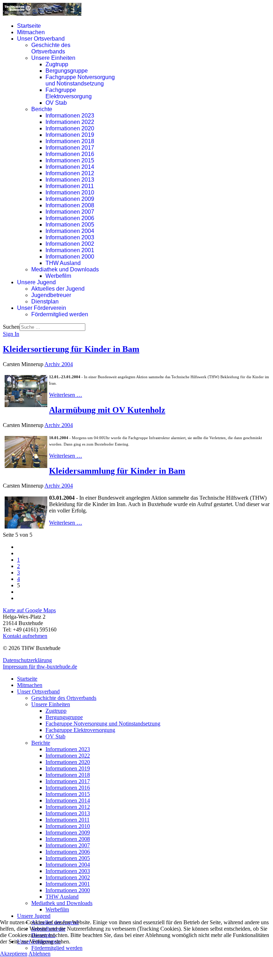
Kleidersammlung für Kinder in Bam (117, 470)
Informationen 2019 (70, 135)
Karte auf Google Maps (29, 610)
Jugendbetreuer (51, 295)
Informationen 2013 (70, 180)
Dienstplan (45, 301)
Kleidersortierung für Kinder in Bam (71, 349)
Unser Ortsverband (41, 39)
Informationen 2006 (70, 218)
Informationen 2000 (70, 257)
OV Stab (56, 103)
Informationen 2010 (70, 192)
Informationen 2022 (70, 122)
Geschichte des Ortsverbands (50, 48)
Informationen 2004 (70, 231)
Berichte (41, 109)
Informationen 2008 (70, 205)
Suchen (11, 327)
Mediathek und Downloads (65, 269)
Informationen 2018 (70, 141)
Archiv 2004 (58, 364)
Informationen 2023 (70, 116)
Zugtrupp (57, 64)
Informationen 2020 (70, 128)
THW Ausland (63, 263)
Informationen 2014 (70, 167)
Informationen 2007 (70, 212)
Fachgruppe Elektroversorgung (69, 93)
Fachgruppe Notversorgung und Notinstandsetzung (80, 80)
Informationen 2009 (70, 199)
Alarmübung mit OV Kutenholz (107, 410)
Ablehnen (39, 954)
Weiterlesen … (65, 395)
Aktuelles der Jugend (58, 289)
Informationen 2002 (70, 244)
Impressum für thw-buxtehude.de (40, 667)
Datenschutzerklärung (27, 660)
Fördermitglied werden (59, 314)
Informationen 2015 (70, 160)
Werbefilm (58, 276)
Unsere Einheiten (53, 58)
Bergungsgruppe (67, 71)
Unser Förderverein (41, 308)
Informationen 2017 (70, 148)
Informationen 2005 (70, 225)
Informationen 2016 (70, 154)
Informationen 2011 (70, 186)
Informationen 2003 (70, 237)
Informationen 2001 (70, 250)
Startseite (29, 26)
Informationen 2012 (70, 173)
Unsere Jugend (36, 282)
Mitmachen (31, 32)
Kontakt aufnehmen (25, 636)
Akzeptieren (13, 954)
